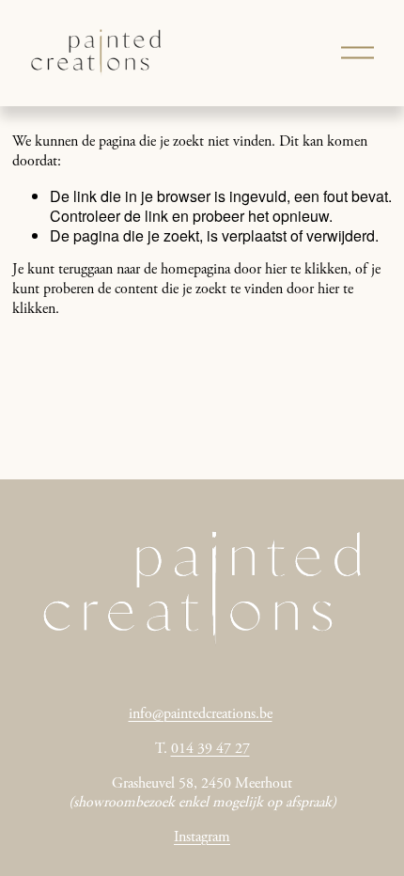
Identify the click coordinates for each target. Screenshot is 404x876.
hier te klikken (306, 269)
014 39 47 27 (210, 749)
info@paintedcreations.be (200, 714)
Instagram (202, 837)
